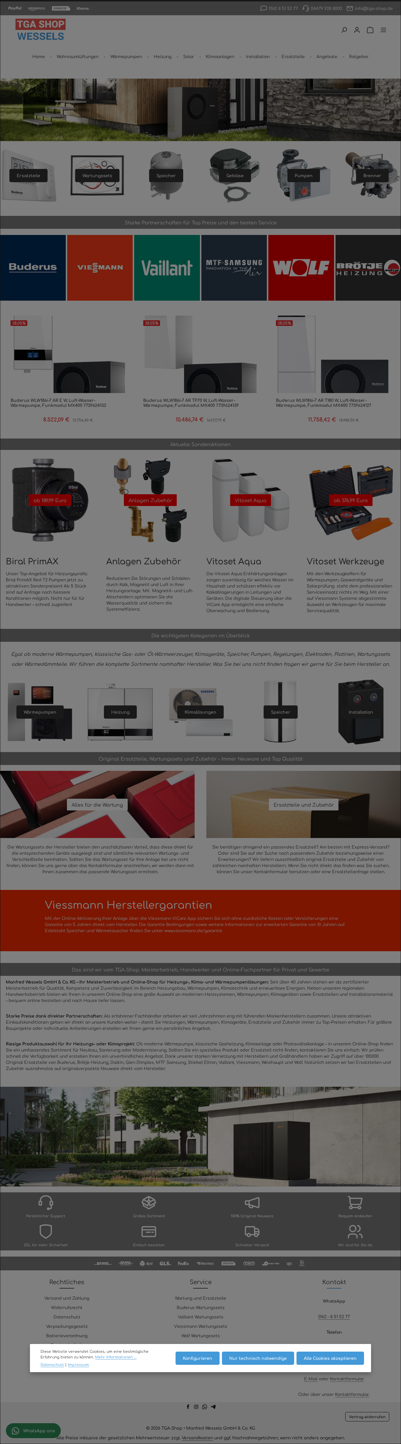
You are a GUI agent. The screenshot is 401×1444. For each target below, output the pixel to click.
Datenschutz (66, 1316)
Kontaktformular (347, 1378)
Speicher (166, 175)
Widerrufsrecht (66, 1307)
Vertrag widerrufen (367, 1416)
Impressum (78, 1364)
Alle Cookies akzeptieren (330, 1357)
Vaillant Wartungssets (200, 1316)
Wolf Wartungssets (200, 1335)
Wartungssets (97, 175)
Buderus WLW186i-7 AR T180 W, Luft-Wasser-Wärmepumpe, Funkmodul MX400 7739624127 (323, 403)
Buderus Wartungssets (201, 1307)
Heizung (120, 712)
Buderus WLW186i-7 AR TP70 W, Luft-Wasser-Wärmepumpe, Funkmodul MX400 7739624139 (191, 403)
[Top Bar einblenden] (383, 30)
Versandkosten (197, 1437)
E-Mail (311, 1378)
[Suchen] (344, 30)
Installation (361, 712)
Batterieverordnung (66, 1335)
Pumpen (304, 175)
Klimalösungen (200, 712)
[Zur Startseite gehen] (40, 30)
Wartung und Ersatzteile (200, 1298)
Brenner (372, 175)
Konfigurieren (197, 1357)
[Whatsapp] (205, 1407)
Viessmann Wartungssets (200, 1326)
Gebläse (235, 175)
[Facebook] (189, 1407)
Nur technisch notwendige (258, 1357)
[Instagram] (197, 1407)
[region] (200, 920)
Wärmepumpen (40, 712)
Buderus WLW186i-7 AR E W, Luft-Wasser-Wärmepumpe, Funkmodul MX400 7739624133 (58, 403)
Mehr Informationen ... (116, 1356)
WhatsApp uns (38, 1430)
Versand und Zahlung (66, 1298)
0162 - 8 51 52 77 (334, 1316)
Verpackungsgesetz (67, 1326)
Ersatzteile (28, 175)
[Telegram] (213, 1407)
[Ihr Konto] (357, 30)
